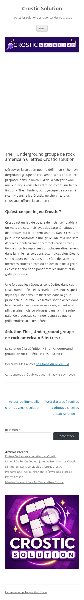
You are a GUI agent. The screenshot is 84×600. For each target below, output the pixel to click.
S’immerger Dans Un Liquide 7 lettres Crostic (33, 466)
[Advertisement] (42, 102)
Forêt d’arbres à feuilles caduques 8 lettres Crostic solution (62, 407)
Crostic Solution (42, 8)
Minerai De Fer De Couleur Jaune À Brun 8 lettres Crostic (40, 461)
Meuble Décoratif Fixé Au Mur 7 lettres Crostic (34, 482)
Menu (42, 28)
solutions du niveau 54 (52, 364)
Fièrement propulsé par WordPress (26, 592)
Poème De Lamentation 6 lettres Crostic (30, 456)
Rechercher (12, 430)
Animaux (51, 374)
